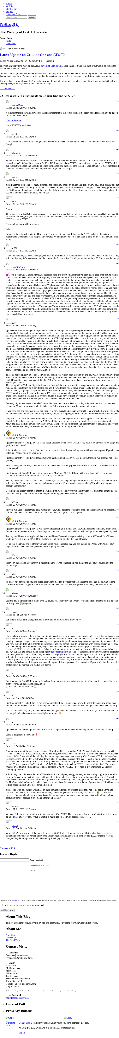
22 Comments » (7, 88)
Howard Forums (14, 120)
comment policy (16, 900)
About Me (10, 935)
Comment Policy (13, 14)
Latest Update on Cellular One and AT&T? (32, 55)
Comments (11, 43)
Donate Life (24, 1023)
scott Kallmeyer (19, 267)
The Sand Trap (13, 940)
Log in (22, 1032)
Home (9, 3)
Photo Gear (11, 9)
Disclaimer (11, 937)
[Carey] (68, 1018)
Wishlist (9, 6)
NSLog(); (9, 24)
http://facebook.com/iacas (17, 998)
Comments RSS (7, 848)
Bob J (15, 825)
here (29, 125)
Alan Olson (17, 105)
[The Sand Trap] (10, 1018)
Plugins (9, 11)
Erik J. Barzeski (19, 435)
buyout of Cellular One (51, 66)
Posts (8, 41)
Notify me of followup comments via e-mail (24, 905)
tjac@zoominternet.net (60, 651)
